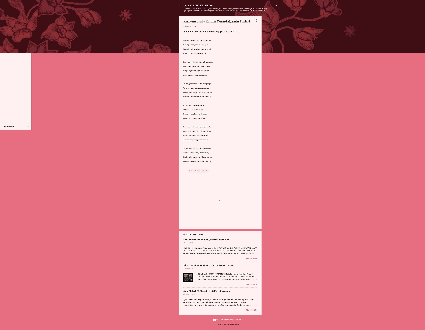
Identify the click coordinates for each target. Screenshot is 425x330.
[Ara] (276, 6)
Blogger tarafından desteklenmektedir (229, 320)
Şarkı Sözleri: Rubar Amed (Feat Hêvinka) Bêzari (206, 239)
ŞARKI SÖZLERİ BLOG (198, 5)
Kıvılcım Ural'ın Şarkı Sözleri (198, 171)
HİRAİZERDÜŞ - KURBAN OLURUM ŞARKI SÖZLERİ (208, 265)
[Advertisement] (270, 49)
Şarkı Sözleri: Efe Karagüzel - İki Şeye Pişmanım (206, 291)
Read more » (251, 258)
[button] (255, 21)
